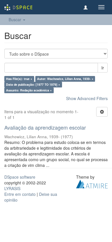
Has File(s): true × (19, 79)
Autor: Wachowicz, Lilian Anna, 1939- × (65, 79)
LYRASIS (12, 188)
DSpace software (19, 177)
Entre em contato (20, 194)
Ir (102, 68)
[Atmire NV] (92, 183)
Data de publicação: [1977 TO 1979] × (33, 84)
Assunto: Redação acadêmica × (29, 90)
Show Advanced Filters (87, 98)
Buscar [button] (15, 19)
